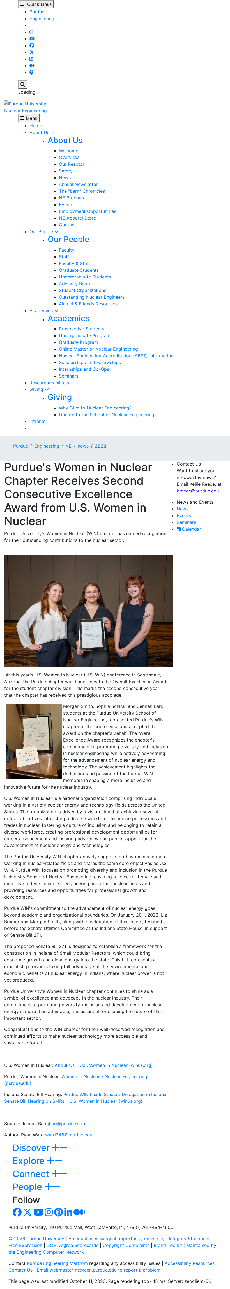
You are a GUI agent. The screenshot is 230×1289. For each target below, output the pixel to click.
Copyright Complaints (126, 1245)
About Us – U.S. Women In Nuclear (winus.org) (104, 1065)
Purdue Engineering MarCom (57, 1263)
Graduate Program (78, 342)
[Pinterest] (58, 1214)
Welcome (68, 150)
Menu (30, 118)
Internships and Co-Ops (84, 369)
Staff (64, 256)
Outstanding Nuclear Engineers (92, 297)
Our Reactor (71, 164)
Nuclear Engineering (25, 110)
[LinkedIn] (31, 59)
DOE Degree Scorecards (72, 1245)
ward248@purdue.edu (68, 1135)
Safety (66, 171)
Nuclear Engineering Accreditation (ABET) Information (116, 355)
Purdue (36, 12)
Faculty (66, 250)
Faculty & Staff (74, 263)
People (28, 1186)
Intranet (37, 421)
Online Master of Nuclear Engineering (98, 349)
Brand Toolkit (168, 1245)
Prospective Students (81, 329)
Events (66, 204)
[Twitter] (31, 52)
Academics (41, 310)
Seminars (68, 376)
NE (68, 446)
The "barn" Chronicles (82, 191)
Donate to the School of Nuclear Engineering (106, 414)
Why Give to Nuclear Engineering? (95, 408)
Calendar (191, 529)
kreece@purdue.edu (198, 491)
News (65, 177)
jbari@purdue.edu (66, 1123)
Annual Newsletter (78, 184)
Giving (37, 389)
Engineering (41, 18)
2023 (101, 446)
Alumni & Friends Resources (88, 304)
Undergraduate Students (85, 277)
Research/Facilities (49, 382)
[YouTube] (31, 39)
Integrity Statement (189, 1238)
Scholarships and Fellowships (90, 362)
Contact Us (20, 1270)
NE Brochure (72, 198)
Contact (67, 224)
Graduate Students (79, 270)
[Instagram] (31, 32)
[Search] (22, 84)
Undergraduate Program (85, 335)
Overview (69, 157)
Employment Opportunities (87, 211)
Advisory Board (75, 283)
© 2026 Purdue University (36, 1238)
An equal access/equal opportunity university (116, 1238)
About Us (40, 132)
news (83, 446)
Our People (41, 231)
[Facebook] (31, 45)
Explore (30, 1160)
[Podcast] (31, 72)
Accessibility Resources (190, 1263)
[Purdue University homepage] (25, 103)
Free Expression (25, 1245)
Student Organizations (82, 290)
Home (35, 125)
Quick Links (38, 4)
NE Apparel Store (77, 218)
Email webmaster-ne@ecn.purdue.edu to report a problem (98, 1270)
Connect (32, 1173)
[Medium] (32, 65)
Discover (32, 1147)
